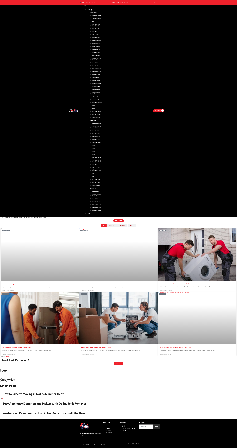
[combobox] (146, 426)
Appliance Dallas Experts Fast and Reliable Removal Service (96, 347)
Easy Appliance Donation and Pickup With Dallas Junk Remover (96, 284)
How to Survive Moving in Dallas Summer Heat (13, 284)
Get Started (157, 110)
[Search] (13, 374)
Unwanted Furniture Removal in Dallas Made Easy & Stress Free (175, 347)
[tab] (104, 225)
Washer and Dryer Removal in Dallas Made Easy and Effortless (175, 284)
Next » (8, 356)
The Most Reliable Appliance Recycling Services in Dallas (16, 347)
